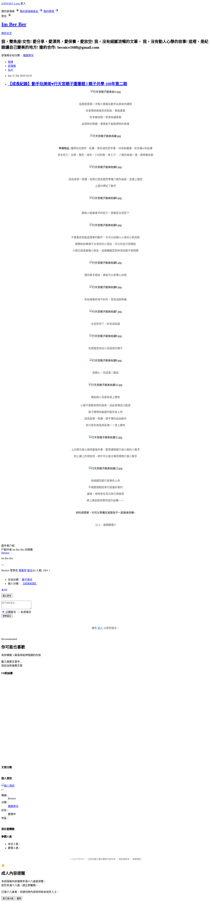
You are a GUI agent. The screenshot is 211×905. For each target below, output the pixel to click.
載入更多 (7, 596)
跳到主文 (6, 33)
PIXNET (81, 859)
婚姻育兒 (28, 55)
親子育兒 (27, 579)
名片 (10, 69)
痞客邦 (23, 570)
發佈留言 (7, 616)
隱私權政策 (124, 859)
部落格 (12, 66)
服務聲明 (137, 859)
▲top (4, 589)
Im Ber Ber (13, 24)
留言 (29, 570)
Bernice (5, 552)
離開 (19, 898)
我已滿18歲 (8, 898)
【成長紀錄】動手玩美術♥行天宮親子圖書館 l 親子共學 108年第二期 (67, 84)
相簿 (10, 62)
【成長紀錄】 (30, 583)
